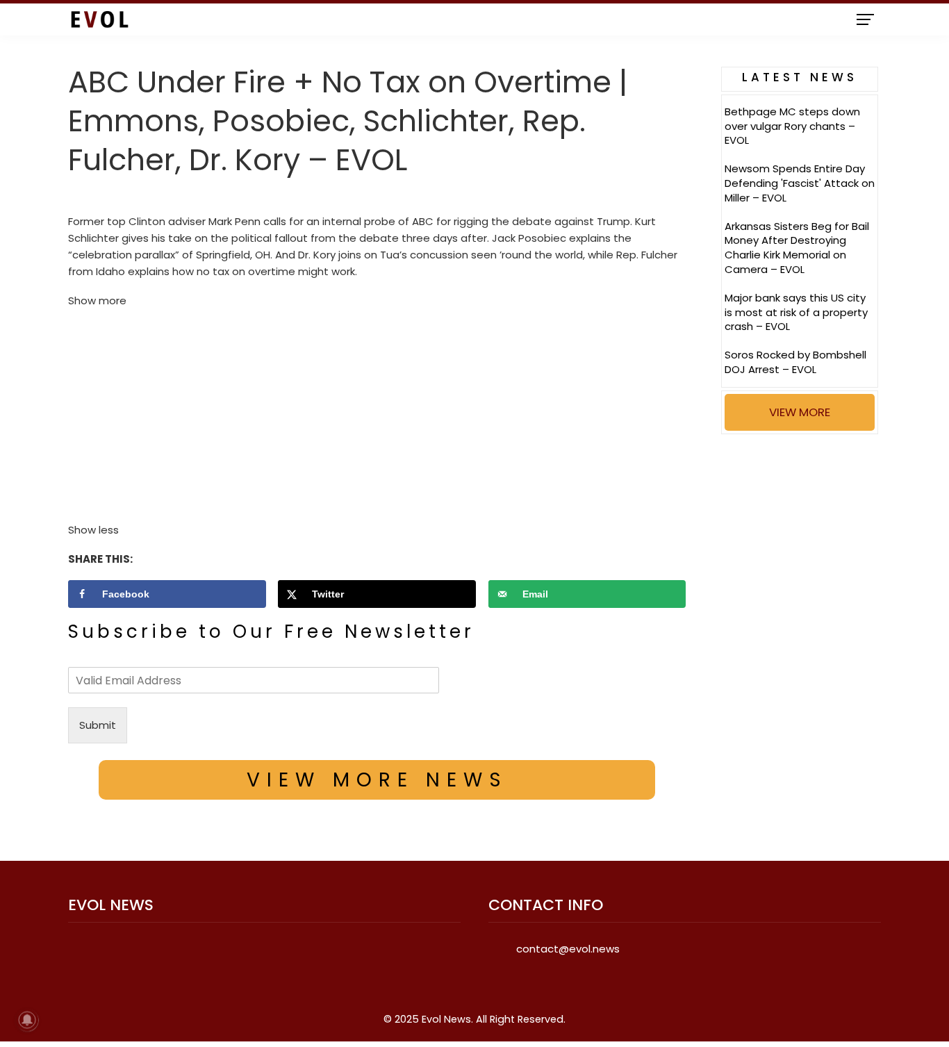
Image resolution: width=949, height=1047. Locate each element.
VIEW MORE (799, 412)
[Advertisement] (377, 419)
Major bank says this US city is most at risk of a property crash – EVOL (796, 312)
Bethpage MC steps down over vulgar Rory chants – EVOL (792, 126)
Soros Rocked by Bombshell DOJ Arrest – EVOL (795, 362)
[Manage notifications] (27, 1020)
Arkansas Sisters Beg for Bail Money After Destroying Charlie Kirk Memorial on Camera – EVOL (797, 248)
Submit (97, 725)
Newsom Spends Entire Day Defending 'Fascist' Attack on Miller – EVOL (800, 183)
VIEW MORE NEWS (377, 779)
